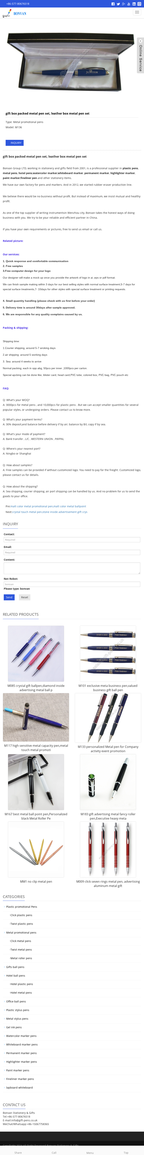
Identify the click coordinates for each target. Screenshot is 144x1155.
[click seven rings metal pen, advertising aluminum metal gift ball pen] (108, 849)
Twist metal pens (20, 949)
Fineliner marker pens (20, 1079)
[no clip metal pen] (36, 849)
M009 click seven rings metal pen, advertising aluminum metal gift (108, 883)
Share (18, 1152)
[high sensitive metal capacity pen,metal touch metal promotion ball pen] (36, 717)
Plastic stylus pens (17, 1010)
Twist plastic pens (20, 923)
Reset (24, 597)
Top (126, 1152)
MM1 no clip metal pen (36, 881)
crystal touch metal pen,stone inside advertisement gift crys (49, 512)
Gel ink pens (14, 1027)
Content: (9, 559)
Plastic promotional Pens (21, 906)
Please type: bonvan (17, 588)
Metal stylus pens (17, 1018)
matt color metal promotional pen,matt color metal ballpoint (48, 506)
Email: (8, 547)
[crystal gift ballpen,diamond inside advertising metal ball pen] (36, 654)
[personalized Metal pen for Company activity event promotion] (108, 718)
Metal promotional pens (21, 932)
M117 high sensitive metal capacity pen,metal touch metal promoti (36, 748)
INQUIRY (15, 143)
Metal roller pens (20, 958)
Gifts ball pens (15, 967)
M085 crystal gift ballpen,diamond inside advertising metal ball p (36, 688)
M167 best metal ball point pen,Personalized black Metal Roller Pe (36, 816)
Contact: (9, 534)
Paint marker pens (17, 1070)
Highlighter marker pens (21, 1061)
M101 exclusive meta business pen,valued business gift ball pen (108, 688)
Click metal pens (19, 941)
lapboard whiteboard (19, 1087)
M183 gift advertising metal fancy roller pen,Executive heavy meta (108, 816)
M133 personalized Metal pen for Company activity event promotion (108, 749)
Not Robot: (11, 578)
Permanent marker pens (21, 1053)
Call (54, 1152)
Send (9, 597)
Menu (90, 1153)
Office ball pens (16, 1001)
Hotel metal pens (20, 992)
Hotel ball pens (15, 975)
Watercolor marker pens (21, 1036)
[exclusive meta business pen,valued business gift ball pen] (108, 654)
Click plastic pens (20, 915)
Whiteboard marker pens (22, 1044)
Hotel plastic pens (20, 984)
